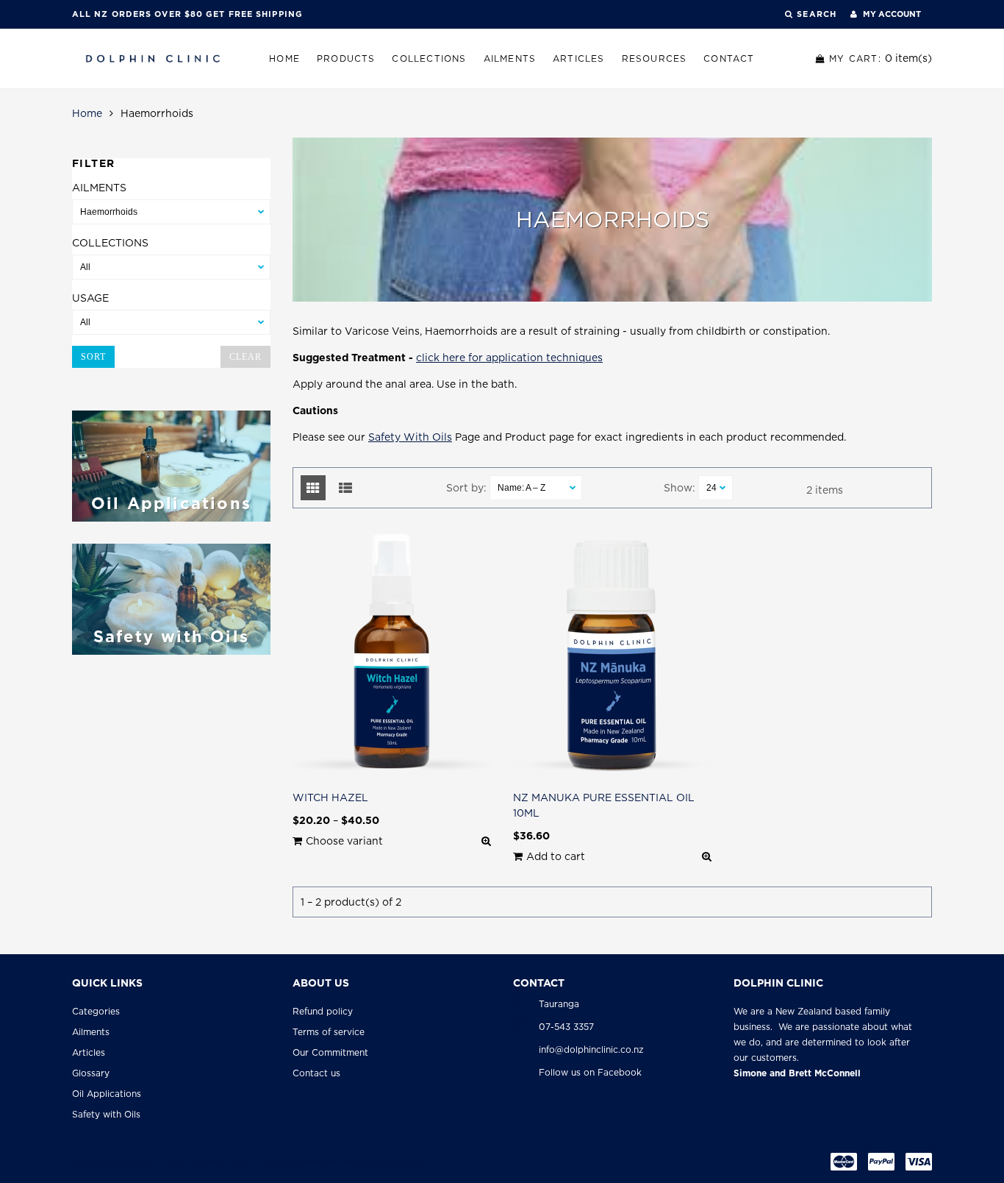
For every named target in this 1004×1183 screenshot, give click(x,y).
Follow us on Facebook (590, 1072)
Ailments (510, 58)
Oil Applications (106, 1093)
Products (346, 58)
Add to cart (555, 856)
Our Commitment (330, 1052)
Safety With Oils (410, 437)
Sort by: (466, 487)
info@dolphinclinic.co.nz (591, 1049)
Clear (245, 357)
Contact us (316, 1073)
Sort (93, 357)
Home (284, 58)
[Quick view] (486, 841)
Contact (728, 58)
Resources (654, 58)
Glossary (91, 1073)
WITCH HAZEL (330, 797)
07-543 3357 (566, 1026)
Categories (96, 1011)
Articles (579, 58)
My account (891, 14)
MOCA (409, 1162)
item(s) (880, 58)
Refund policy (323, 1011)
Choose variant (344, 841)
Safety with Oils (106, 1114)
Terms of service (329, 1032)
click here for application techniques (509, 357)
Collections (429, 58)
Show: (679, 487)
